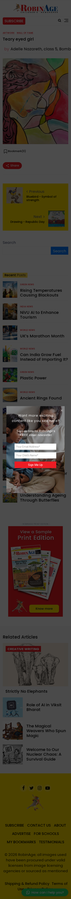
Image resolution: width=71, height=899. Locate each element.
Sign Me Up (35, 464)
